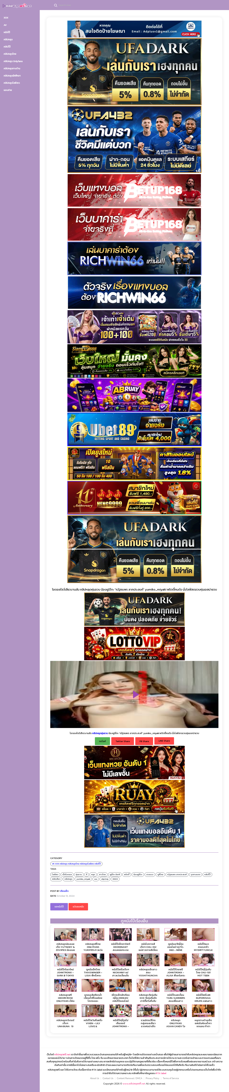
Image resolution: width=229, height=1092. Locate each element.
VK (53, 863)
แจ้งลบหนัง (78, 906)
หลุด (93, 874)
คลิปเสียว (56, 879)
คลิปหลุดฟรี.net (62, 1054)
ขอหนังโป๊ (59, 906)
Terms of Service (171, 1078)
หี (86, 874)
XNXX (115, 879)
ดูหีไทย (160, 874)
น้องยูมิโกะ (137, 874)
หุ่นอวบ (79, 874)
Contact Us (108, 1078)
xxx (95, 879)
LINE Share (164, 741)
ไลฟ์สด (55, 874)
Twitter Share (123, 741)
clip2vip (104, 879)
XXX (57, 863)
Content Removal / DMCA (129, 1078)
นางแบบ (149, 874)
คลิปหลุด (64, 863)
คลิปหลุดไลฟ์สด (87, 863)
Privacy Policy (152, 1078)
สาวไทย (102, 874)
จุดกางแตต (195, 874)
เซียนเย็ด (64, 891)
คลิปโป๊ (98, 863)
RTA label (161, 1073)
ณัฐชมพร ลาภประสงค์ (177, 874)
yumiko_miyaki (83, 879)
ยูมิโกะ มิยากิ (115, 874)
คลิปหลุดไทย (73, 863)
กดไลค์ (102, 741)
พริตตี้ (126, 874)
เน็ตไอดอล (67, 874)
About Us (94, 1078)
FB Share (144, 741)
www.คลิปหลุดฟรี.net (134, 1083)
